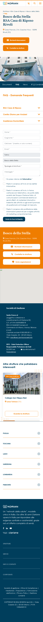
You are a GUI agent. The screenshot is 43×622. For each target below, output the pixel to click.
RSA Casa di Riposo (12, 376)
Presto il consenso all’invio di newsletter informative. (21, 185)
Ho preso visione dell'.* (19, 179)
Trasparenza (11, 352)
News (25, 84)
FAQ (17, 84)
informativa (27, 179)
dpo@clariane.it (28, 349)
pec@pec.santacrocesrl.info (21, 337)
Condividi (39, 84)
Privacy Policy (22, 593)
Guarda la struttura (21, 414)
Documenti (7, 84)
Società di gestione (11, 588)
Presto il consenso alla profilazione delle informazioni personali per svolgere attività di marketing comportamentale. (22, 211)
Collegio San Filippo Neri (16, 398)
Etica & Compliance (29, 588)
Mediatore (10, 591)
